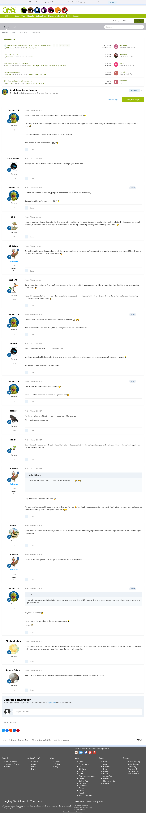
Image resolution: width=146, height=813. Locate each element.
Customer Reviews (13, 764)
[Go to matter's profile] (14, 533)
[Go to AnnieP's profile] (14, 351)
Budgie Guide (84, 764)
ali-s (13, 216)
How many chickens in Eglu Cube (16, 63)
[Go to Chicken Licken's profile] (14, 649)
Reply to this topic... (23, 712)
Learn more (104, 2)
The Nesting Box (31, 48)
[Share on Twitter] (3, 730)
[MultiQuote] (26, 149)
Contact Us (35, 762)
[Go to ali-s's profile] (14, 225)
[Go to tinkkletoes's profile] (116, 55)
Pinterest (94, 752)
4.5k (14, 430)
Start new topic (113, 99)
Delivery (33, 766)
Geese (105, 774)
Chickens (24, 10)
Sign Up (138, 21)
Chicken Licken (13, 641)
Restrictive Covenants (12, 72)
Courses (126, 758)
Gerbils (81, 778)
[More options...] (140, 110)
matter (13, 525)
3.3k (14, 237)
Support (76, 16)
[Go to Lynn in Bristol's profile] (14, 678)
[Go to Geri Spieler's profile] (116, 46)
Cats (37, 10)
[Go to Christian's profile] (14, 254)
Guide (76, 758)
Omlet (10, 10)
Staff (13, 33)
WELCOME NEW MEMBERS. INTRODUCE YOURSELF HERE (29, 45)
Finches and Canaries (87, 776)
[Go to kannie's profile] (14, 448)
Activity (15, 27)
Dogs (30, 10)
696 (14, 300)
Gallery (57, 764)
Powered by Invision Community (73, 812)
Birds (64, 10)
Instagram (76, 752)
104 (14, 178)
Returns (33, 769)
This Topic (133, 27)
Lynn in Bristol (13, 670)
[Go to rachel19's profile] (14, 288)
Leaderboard (36, 33)
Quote (32, 149)
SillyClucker (13, 158)
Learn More (19, 808)
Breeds (101, 758)
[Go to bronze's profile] (14, 419)
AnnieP (13, 343)
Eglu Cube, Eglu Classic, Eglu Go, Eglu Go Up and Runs (47, 65)
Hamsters (82, 783)
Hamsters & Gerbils (56, 16)
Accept (112, 2)
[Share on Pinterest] (18, 730)
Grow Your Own (133, 769)
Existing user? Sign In (121, 21)
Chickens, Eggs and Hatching (34, 83)
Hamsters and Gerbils (58, 10)
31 (14, 545)
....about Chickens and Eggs (36, 74)
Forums (5, 33)
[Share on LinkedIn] (14, 730)
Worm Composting (86, 795)
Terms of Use (79, 801)
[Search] (141, 27)
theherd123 (13, 110)
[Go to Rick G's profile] (116, 64)
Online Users (23, 33)
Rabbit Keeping (133, 764)
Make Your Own (133, 771)
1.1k (14, 661)
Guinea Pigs (51, 10)
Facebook (85, 752)
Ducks (81, 774)
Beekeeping (132, 766)
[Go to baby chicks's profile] (116, 82)
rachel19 (13, 279)
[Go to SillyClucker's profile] (14, 166)
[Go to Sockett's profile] (116, 73)
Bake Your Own (133, 774)
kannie (13, 439)
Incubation (83, 786)
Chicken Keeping (134, 762)
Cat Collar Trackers (11, 54)
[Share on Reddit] (10, 730)
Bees (81, 762)
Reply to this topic (133, 99)
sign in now (52, 702)
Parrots (81, 788)
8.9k (14, 266)
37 (67, 45)
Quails (81, 790)
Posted (33, 110)
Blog (56, 766)
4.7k (14, 363)
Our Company (11, 762)
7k (14, 130)
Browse (6, 27)
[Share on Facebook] (7, 730)
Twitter (81, 752)
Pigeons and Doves (110, 781)
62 (14, 690)
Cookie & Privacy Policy (94, 801)
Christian (13, 245)
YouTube (90, 752)
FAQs (8, 766)
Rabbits (44, 10)
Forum (57, 762)
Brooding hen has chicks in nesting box (18, 81)
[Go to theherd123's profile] (5, 92)
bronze (13, 410)
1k (14, 459)
